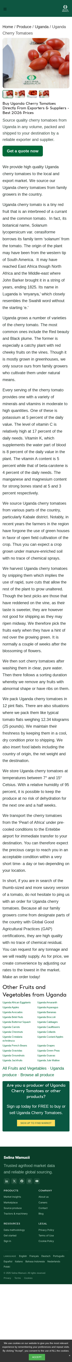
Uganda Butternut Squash (17, 1022)
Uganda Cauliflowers (48, 1027)
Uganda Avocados (13, 1012)
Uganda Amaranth (47, 1002)
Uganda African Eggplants (17, 1002)
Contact (43, 1208)
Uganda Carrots (11, 1027)
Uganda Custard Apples (50, 1036)
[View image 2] (20, 94)
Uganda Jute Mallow (48, 1060)
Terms (17, 1278)
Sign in (7, 1241)
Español (8, 1261)
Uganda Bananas (46, 1012)
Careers (43, 1202)
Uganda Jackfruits (12, 1060)
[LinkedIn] (7, 1181)
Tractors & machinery (16, 1213)
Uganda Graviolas (12, 1050)
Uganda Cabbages (47, 1022)
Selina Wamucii (17, 1157)
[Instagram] (29, 1181)
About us (44, 1196)
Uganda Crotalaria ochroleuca (12, 1038)
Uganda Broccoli (46, 1017)
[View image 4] (44, 94)
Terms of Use (46, 1235)
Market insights (12, 1196)
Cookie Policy (46, 1241)
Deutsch (45, 1256)
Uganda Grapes (46, 1045)
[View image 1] (8, 94)
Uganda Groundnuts (14, 1055)
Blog (41, 1213)
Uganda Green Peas (48, 1050)
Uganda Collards (46, 1032)
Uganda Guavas (46, 1055)
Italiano (19, 1261)
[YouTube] (37, 1181)
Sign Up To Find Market (36, 1123)
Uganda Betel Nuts (13, 1017)
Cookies (28, 1278)
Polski (7, 1266)
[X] (14, 1181)
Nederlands (53, 1261)
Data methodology (14, 1229)
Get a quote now (23, 151)
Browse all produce (37, 1075)
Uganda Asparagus (47, 1007)
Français (34, 1256)
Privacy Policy (46, 1229)
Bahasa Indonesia (35, 1261)
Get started (10, 1235)
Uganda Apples (11, 1007)
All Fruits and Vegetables (25, 1068)
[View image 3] (32, 94)
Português (58, 1256)
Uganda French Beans (15, 1045)
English (23, 1256)
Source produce (13, 1208)
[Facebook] (22, 1181)
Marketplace (11, 1202)
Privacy (7, 1278)
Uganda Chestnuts (13, 1032)
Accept (37, 1357)
